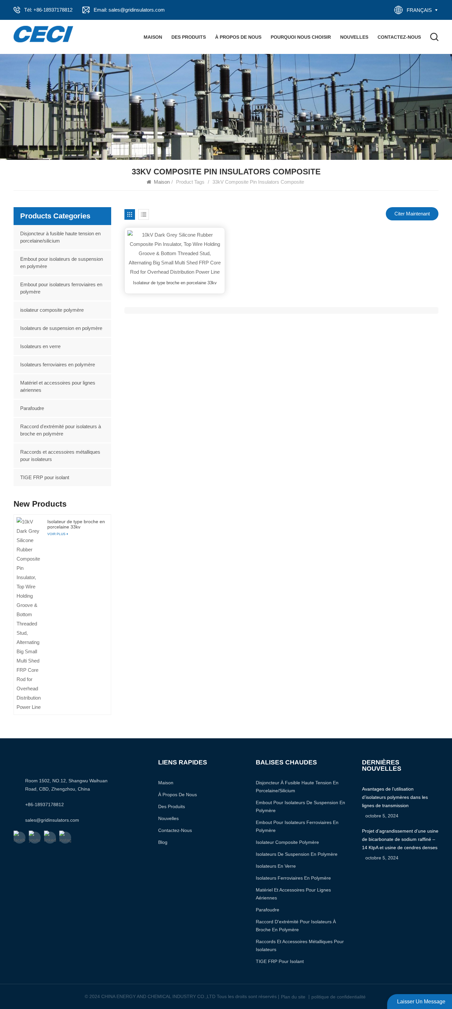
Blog (162, 842)
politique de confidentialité (338, 996)
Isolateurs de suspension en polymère (61, 328)
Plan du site (293, 996)
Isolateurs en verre (40, 346)
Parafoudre (32, 408)
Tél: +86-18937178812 (48, 10)
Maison (153, 37)
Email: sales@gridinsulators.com (129, 10)
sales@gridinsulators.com (52, 820)
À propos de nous (238, 37)
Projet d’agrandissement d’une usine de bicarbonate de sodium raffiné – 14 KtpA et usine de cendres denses (400, 839)
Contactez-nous (399, 37)
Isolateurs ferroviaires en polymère (57, 364)
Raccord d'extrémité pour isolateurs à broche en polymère (60, 430)
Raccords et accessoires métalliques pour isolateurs (60, 455)
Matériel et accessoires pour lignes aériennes (57, 386)
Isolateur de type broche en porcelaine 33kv (175, 282)
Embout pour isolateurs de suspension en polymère (61, 262)
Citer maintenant (412, 213)
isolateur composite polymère (52, 310)
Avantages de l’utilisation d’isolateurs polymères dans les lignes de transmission (395, 797)
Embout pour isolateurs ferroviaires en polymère (61, 288)
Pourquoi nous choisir (301, 37)
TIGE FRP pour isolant (44, 477)
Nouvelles (354, 37)
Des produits (188, 37)
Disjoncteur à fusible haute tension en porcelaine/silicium (60, 237)
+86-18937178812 (44, 804)
